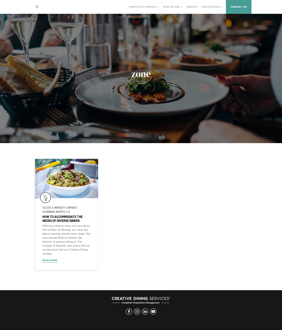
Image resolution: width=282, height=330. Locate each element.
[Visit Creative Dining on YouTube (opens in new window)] (153, 315)
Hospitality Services (142, 7)
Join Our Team (210, 7)
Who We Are (171, 7)
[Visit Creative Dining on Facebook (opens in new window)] (129, 315)
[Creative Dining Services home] (141, 301)
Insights (191, 7)
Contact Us (239, 7)
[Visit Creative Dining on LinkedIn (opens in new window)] (145, 315)
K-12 (68, 211)
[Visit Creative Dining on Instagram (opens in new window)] (137, 315)
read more (49, 260)
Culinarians (48, 211)
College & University (53, 207)
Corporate (71, 207)
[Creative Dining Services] (41, 6)
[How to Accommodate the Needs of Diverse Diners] (66, 178)
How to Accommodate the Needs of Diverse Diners (62, 218)
